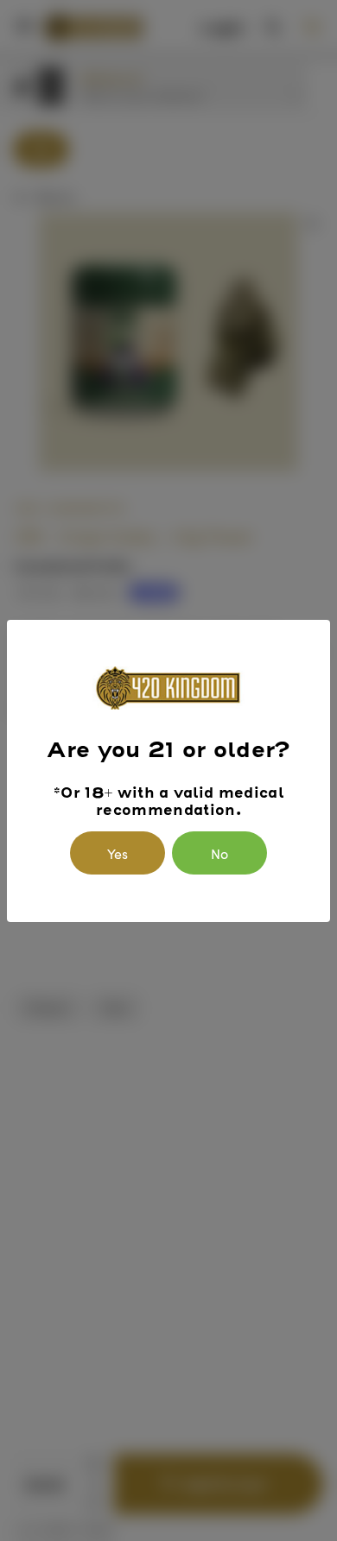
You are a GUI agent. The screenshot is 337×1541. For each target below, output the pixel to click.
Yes (117, 852)
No (219, 852)
